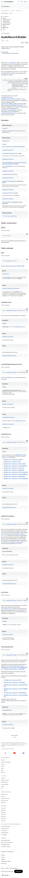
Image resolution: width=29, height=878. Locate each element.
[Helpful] (10, 13)
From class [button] (10, 216)
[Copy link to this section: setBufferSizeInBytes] (15, 516)
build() (8, 699)
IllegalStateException (8, 417)
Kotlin (22, 42)
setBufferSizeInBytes (8, 181)
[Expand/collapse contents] (9, 16)
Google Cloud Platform (6, 861)
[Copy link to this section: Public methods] (14, 248)
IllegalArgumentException (9, 355)
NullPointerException (8, 424)
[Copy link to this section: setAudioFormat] (12, 302)
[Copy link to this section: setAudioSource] (12, 434)
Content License (14, 743)
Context (11, 193)
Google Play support (5, 844)
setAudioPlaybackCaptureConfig (10, 162)
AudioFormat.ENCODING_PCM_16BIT (13, 105)
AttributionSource (6, 608)
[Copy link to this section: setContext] (9, 592)
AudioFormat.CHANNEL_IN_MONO (9, 103)
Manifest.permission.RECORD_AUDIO (16, 146)
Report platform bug (5, 840)
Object (8, 48)
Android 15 (3, 812)
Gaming (3, 778)
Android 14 (3, 814)
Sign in (25, 1)
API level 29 (7, 367)
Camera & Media (4, 784)
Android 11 (3, 820)
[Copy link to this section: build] (5, 253)
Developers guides (5, 828)
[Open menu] (2, 1)
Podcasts (3, 772)
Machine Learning (5, 780)
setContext (5, 193)
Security (3, 764)
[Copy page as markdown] (7, 40)
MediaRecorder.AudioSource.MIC (12, 461)
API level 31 (7, 595)
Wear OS (3, 796)
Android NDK (4, 834)
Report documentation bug (7, 842)
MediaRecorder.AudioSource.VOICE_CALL (14, 468)
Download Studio (4, 832)
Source (2, 766)
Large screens (4, 794)
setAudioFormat (6, 153)
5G (1, 788)
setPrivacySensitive (7, 202)
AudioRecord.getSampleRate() (9, 110)
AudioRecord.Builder (7, 150)
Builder (4, 128)
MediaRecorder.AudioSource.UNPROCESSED (14, 476)
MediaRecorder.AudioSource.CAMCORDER (14, 470)
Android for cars (4, 800)
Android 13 (3, 816)
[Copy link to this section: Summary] (9, 120)
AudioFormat (6, 73)
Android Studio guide (5, 826)
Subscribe (18, 871)
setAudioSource (6, 174)
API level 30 (7, 649)
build (3, 144)
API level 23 (7, 33)
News (2, 768)
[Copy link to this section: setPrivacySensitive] (14, 647)
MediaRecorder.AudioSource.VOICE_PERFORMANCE (16, 478)
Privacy (2, 786)
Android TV (3, 802)
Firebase (3, 859)
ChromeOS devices (5, 798)
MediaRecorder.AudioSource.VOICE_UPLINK (14, 463)
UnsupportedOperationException (10, 288)
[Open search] (19, 1)
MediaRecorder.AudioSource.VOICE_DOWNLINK (15, 466)
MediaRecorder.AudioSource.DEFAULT (11, 99)
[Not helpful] (12, 13)
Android (3, 759)
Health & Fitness (4, 782)
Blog (2, 770)
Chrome (3, 857)
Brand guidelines (14, 868)
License (7, 868)
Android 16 (3, 810)
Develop (12, 10)
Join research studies (5, 846)
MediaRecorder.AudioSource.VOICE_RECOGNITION (16, 472)
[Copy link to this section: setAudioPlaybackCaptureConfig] (23, 364)
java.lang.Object (4, 52)
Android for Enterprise (6, 762)
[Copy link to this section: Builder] (6, 228)
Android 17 (3, 808)
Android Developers (5, 10)
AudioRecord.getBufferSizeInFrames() (13, 542)
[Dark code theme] (25, 78)
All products (3, 863)
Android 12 (3, 818)
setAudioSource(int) (6, 97)
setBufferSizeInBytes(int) (8, 113)
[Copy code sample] (27, 78)
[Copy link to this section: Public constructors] (17, 223)
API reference (6, 6)
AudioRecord (13, 62)
